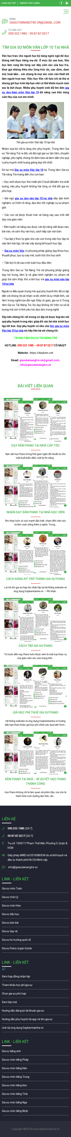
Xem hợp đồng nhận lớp (35, 977)
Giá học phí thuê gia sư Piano (35, 712)
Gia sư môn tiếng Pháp (35, 1060)
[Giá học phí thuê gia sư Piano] (35, 686)
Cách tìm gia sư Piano (35, 646)
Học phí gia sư (35, 986)
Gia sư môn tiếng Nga (35, 1028)
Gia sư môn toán (35, 889)
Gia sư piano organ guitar (35, 949)
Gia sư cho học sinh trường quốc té (35, 940)
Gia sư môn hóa (35, 906)
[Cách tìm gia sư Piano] (35, 619)
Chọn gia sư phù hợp (35, 994)
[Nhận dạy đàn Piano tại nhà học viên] (35, 486)
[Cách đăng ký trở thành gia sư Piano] (35, 553)
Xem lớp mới (35, 1003)
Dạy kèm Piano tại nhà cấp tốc (35, 445)
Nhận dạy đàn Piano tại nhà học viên (36, 512)
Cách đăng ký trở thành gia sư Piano (35, 579)
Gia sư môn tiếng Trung (35, 1077)
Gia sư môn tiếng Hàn (35, 1069)
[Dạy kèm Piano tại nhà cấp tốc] (35, 419)
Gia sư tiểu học (35, 915)
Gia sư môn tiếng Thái (35, 1095)
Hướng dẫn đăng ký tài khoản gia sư (35, 1011)
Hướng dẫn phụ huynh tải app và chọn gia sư (35, 1020)
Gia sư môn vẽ (35, 932)
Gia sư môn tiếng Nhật (35, 1112)
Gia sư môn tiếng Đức (35, 1086)
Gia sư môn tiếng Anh (35, 1052)
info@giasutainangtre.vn (23, 867)
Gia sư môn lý (35, 898)
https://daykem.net (41, 352)
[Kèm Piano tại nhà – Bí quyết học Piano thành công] (35, 753)
